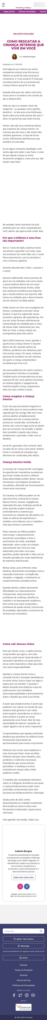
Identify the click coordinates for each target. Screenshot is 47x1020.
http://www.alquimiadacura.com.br (25, 896)
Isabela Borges (29, 57)
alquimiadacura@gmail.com (27, 894)
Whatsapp (25, 946)
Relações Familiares (23, 34)
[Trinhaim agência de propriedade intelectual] (23, 1010)
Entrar (25, 958)
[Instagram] (20, 886)
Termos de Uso (23, 980)
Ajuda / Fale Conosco (25, 939)
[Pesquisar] (41, 931)
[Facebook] (27, 886)
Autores (23, 965)
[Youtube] (33, 995)
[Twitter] (20, 995)
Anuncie (23, 975)
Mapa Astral (9, 12)
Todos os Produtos (24, 970)
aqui (37, 819)
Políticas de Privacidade (23, 985)
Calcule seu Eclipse (27, 12)
